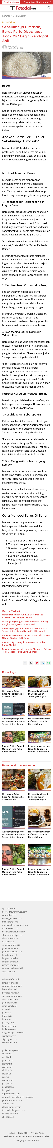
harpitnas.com (9, 1026)
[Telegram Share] (42, 663)
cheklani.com (8, 1116)
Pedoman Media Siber (39, 1136)
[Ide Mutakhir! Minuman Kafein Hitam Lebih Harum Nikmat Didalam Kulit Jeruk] (39, 709)
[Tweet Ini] (31, 663)
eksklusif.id (7, 1070)
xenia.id (5, 1077)
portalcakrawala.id (10, 992)
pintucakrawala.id (10, 965)
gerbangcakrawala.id (12, 951)
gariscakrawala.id (10, 948)
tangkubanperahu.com (13, 1032)
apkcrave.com (8, 908)
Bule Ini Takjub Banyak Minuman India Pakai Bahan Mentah (23, 643)
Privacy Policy (37, 1133)
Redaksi (8, 1136)
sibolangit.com (9, 1036)
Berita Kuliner (8, 22)
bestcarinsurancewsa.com (14, 911)
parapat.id (7, 1083)
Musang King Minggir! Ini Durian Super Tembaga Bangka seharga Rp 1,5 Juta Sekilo (25, 623)
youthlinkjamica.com (12, 1100)
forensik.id (7, 1016)
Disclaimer (20, 1136)
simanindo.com (9, 1042)
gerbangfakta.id (9, 1002)
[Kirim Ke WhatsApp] (48, 663)
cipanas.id (6, 1067)
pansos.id (6, 1012)
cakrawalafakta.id (10, 979)
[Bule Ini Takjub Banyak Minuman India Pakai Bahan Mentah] (13, 737)
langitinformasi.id (10, 961)
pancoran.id (7, 1060)
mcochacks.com (10, 921)
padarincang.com (10, 1050)
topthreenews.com (11, 1093)
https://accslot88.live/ (12, 891)
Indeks (12, 1133)
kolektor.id (7, 1053)
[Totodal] (22, 7)
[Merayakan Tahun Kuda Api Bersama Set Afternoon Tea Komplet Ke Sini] (13, 682)
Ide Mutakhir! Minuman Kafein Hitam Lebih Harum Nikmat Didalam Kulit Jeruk (26, 636)
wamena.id (7, 1080)
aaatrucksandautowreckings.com (18, 1097)
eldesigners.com (10, 1113)
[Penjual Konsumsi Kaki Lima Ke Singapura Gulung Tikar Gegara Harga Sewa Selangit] (39, 737)
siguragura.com (9, 1039)
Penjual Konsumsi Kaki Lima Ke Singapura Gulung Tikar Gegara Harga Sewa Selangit (26, 650)
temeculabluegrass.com (13, 1110)
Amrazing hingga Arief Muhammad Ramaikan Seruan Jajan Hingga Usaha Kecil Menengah (24, 630)
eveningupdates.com (12, 918)
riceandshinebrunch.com (13, 931)
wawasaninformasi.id (12, 986)
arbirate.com (8, 1103)
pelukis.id (6, 1057)
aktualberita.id (8, 971)
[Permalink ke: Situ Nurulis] (4, 46)
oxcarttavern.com (10, 928)
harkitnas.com (9, 1029)
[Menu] (4, 7)
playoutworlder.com (11, 1107)
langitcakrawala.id (10, 958)
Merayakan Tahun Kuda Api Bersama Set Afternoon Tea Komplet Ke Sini (22, 616)
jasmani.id (7, 1063)
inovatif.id (6, 1073)
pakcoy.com (8, 1022)
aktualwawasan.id (10, 999)
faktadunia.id (8, 941)
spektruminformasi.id (12, 996)
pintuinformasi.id (10, 982)
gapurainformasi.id (11, 945)
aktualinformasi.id (10, 938)
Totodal (35, 1140)
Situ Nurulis (12, 46)
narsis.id (6, 1009)
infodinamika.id (9, 1005)
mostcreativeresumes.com (15, 925)
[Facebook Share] (25, 663)
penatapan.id (8, 1086)
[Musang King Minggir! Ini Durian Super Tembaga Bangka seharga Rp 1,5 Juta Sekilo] (39, 682)
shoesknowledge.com (12, 935)
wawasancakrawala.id (12, 968)
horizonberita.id (9, 989)
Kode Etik (23, 1133)
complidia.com (9, 915)
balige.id (6, 1090)
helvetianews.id (9, 955)
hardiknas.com (9, 1019)
